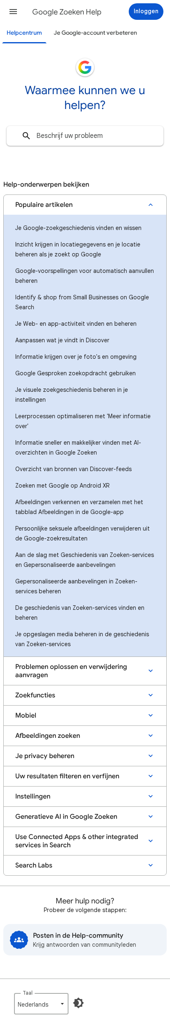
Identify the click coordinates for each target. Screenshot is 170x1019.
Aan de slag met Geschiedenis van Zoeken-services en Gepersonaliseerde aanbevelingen (84, 560)
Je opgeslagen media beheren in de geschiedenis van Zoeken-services (82, 639)
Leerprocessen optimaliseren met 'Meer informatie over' (83, 421)
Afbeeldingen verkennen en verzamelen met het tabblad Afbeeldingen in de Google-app (79, 507)
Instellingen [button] (32, 796)
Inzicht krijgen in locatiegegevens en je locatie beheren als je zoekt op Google (77, 249)
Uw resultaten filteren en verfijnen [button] (67, 776)
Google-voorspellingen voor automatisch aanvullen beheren (84, 275)
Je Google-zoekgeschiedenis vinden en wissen (78, 228)
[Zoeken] (26, 136)
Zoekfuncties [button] (35, 695)
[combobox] (85, 136)
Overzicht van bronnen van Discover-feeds (73, 469)
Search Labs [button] (33, 865)
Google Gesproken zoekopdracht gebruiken (75, 373)
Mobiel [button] (25, 715)
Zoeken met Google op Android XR (62, 485)
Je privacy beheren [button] (44, 756)
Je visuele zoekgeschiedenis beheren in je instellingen (71, 394)
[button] (13, 11)
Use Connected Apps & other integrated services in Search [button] (76, 841)
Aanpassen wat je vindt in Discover (62, 340)
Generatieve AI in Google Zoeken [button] (66, 817)
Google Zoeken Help (67, 12)
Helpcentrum (24, 32)
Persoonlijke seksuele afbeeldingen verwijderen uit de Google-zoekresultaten (82, 533)
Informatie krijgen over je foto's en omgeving (76, 356)
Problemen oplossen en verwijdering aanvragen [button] (71, 671)
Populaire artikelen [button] (44, 205)
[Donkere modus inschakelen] (78, 1003)
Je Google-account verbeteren (95, 32)
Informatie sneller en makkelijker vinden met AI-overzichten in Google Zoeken (78, 447)
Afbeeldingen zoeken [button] (47, 736)
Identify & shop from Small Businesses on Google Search (82, 302)
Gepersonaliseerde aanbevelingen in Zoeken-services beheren (76, 586)
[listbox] (41, 1003)
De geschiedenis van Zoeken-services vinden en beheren (79, 612)
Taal (28, 993)
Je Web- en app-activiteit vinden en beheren (76, 323)
